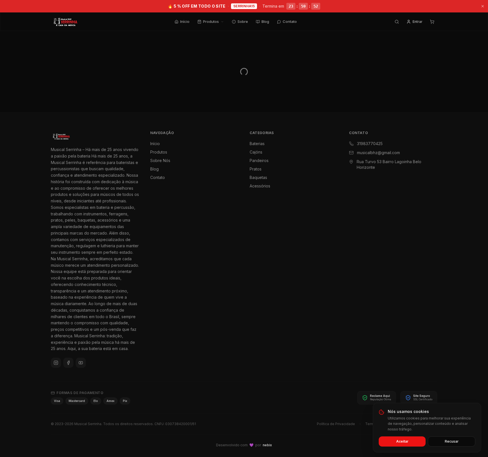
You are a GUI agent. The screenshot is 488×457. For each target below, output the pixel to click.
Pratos (256, 169)
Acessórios (260, 185)
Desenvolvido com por (244, 445)
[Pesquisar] (397, 22)
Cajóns (256, 152)
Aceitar (402, 441)
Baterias (257, 143)
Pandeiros (259, 160)
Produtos (211, 21)
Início (184, 21)
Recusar (452, 441)
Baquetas (258, 177)
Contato (290, 21)
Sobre (243, 21)
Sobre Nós (160, 160)
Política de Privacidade (336, 424)
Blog (265, 21)
